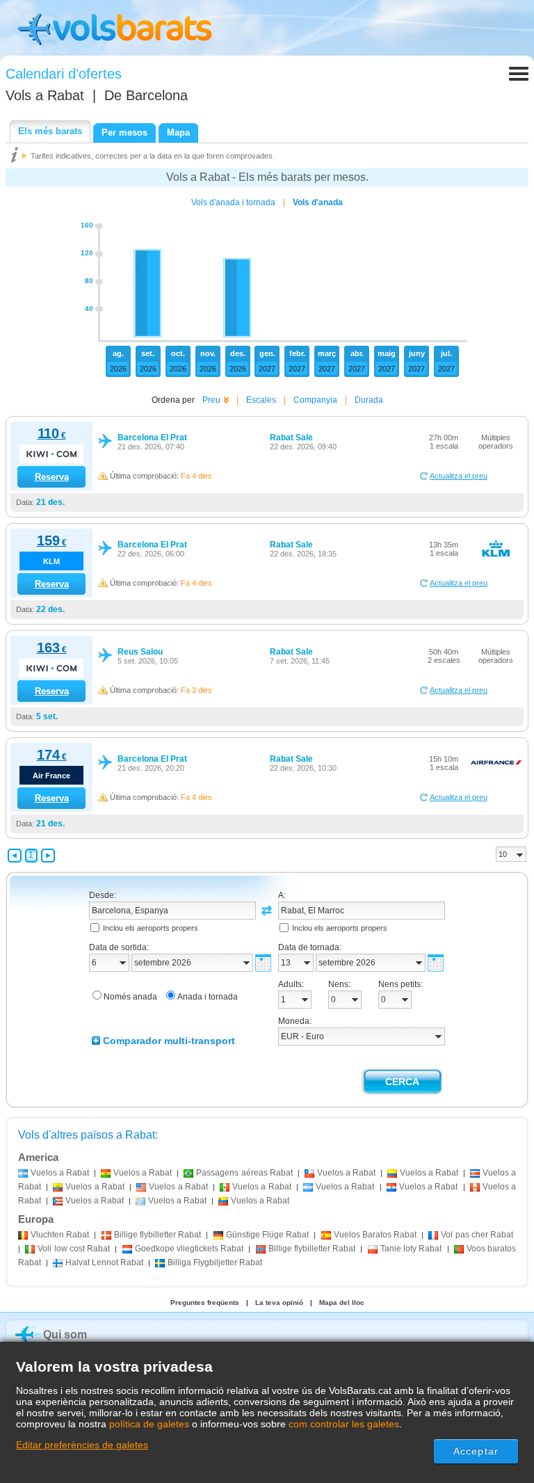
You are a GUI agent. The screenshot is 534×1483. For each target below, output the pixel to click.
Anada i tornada (207, 997)
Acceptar (476, 1451)
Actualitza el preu (458, 476)
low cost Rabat (74, 1248)
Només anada (130, 997)
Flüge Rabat (267, 1235)
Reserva (52, 477)
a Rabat (60, 1173)
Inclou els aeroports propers (150, 928)
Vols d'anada (318, 202)
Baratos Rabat (375, 1235)
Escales (261, 400)
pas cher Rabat (477, 1235)
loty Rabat (411, 1248)
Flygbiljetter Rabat (215, 1262)
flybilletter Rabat (157, 1235)
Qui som (65, 1334)
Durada (369, 400)
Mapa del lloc (341, 1302)
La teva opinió (279, 1302)
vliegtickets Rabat (189, 1248)
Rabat (60, 1235)
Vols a (45, 95)
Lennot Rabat (104, 1262)
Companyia (315, 400)
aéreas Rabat (244, 1173)
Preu (211, 400)
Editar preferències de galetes (82, 1444)
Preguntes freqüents (204, 1302)
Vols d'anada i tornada (233, 202)
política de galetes (149, 1423)
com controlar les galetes (344, 1423)
